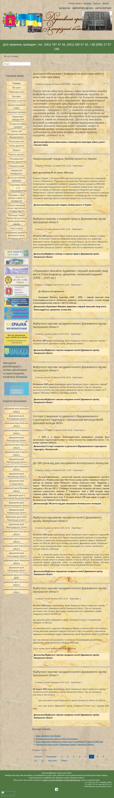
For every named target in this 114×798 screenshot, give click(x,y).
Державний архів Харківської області (16, 468)
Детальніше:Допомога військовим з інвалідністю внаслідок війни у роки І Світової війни (69, 143)
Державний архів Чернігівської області (16, 475)
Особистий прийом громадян (18, 125)
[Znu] (16, 318)
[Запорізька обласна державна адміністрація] (16, 296)
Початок (38, 756)
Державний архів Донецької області (16, 410)
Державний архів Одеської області (16, 446)
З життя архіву (16, 228)
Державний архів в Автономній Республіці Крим (16, 496)
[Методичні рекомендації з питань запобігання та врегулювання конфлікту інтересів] (16, 394)
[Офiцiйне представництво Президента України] (16, 256)
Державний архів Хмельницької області (16, 554)
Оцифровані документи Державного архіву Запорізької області (16, 235)
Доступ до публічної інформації (16, 179)
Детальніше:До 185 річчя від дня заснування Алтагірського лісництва (67, 503)
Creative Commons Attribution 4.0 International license (61, 780)
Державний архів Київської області (16, 424)
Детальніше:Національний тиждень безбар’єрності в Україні (63, 205)
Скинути (96, 3)
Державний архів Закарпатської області (16, 511)
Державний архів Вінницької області (16, 489)
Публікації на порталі (16, 101)
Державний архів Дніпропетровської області (16, 504)
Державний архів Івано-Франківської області (16, 518)
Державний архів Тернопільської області (16, 460)
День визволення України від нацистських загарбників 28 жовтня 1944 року (69, 742)
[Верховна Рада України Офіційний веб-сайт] (16, 265)
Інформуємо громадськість (16, 171)
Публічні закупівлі (16, 154)
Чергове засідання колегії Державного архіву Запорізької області (65, 744)
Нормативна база (16, 92)
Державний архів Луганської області (16, 583)
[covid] (16, 344)
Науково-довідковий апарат (17, 106)
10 (35, 760)
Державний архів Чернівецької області (16, 569)
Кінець (64, 760)
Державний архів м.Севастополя (16, 482)
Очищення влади (16, 166)
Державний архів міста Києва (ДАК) (16, 576)
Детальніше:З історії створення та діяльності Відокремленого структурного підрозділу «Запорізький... (70, 447)
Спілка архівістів (16, 146)
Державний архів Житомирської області (16, 417)
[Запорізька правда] (16, 356)
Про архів (16, 87)
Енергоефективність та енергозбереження (18, 188)
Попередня (51, 756)
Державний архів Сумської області (16, 453)
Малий (106, 3)
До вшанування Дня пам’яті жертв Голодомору (57, 739)
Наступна (52, 760)
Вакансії (16, 150)
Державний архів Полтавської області (16, 532)
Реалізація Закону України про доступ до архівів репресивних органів (17, 219)
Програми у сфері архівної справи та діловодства (16, 198)
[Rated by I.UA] (8, 795)
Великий (87, 3)
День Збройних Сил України (48, 736)
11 (42, 760)
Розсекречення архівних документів (16, 160)
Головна (16, 83)
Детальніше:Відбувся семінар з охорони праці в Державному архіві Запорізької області (66, 255)
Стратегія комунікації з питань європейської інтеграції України (16, 208)
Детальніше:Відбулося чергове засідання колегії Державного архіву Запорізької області (66, 351)
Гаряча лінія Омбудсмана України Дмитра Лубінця (16, 134)
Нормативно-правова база (18, 118)
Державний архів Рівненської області (16, 540)
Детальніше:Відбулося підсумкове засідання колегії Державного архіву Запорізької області (68, 572)
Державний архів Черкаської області (16, 561)
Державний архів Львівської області (16, 431)
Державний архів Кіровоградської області (16, 525)
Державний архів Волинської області (17, 590)
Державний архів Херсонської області (16, 547)
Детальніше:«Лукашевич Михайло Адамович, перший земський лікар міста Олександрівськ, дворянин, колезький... (70, 308)
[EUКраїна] (16, 331)
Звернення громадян (16, 112)
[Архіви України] (16, 283)
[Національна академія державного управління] (16, 305)
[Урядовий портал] (16, 274)
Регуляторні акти (16, 141)
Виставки (16, 96)
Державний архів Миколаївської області (16, 439)
